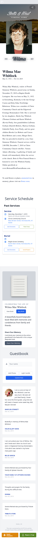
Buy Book (21, 311)
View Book (10, 311)
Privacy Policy (13, 530)
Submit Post (19, 378)
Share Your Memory (13, 343)
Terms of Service (24, 530)
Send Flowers (26, 250)
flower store (25, 181)
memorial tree (27, 178)
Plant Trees (27, 227)
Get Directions (11, 227)
